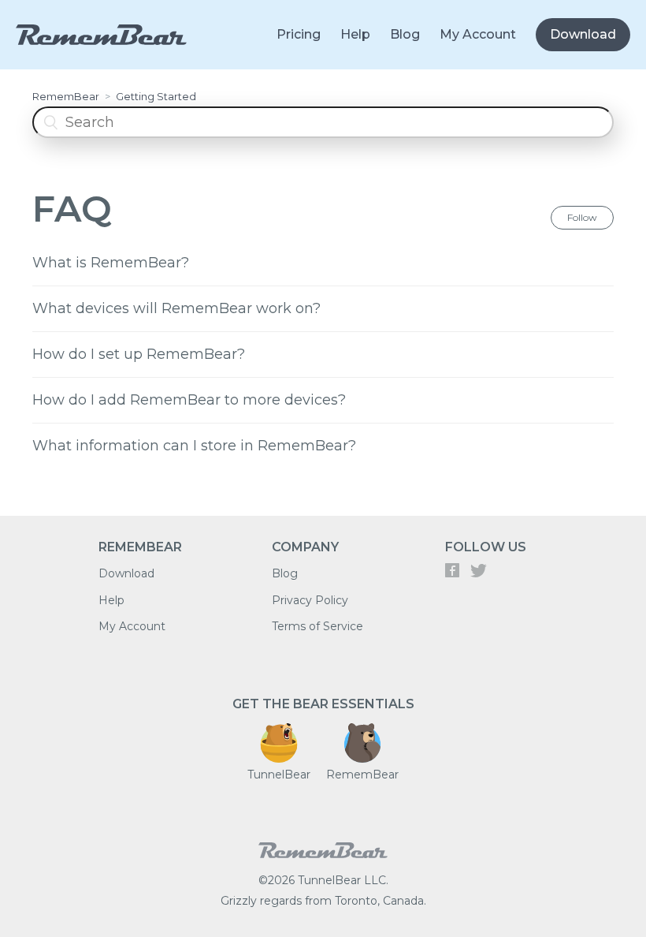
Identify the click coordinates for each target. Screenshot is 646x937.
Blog (405, 34)
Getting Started (156, 96)
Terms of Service (317, 626)
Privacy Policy (310, 600)
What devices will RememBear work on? (176, 308)
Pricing (299, 34)
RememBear (65, 96)
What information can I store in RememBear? (194, 445)
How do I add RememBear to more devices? (189, 400)
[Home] (323, 862)
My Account (478, 34)
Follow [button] (582, 217)
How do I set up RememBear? (138, 354)
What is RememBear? (110, 262)
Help (355, 34)
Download (583, 34)
